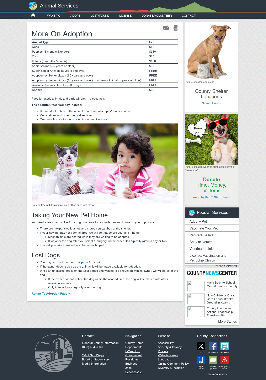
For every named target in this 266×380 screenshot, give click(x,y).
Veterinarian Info (202, 248)
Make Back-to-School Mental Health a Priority (222, 284)
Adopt (75, 15)
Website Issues (168, 355)
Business (131, 363)
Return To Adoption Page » (51, 293)
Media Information (94, 363)
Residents (131, 359)
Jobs (128, 367)
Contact (189, 15)
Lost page (81, 262)
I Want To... (132, 351)
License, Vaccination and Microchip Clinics (208, 258)
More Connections (218, 374)
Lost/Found (99, 15)
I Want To (53, 15)
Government (133, 355)
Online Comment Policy (173, 363)
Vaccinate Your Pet (204, 228)
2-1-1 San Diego (93, 355)
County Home (134, 342)
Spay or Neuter (201, 242)
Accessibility (166, 342)
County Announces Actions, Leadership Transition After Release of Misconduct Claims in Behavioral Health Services (210, 315)
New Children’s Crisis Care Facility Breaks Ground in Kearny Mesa (211, 301)
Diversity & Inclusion (171, 367)
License (125, 15)
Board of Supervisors (96, 359)
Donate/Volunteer (157, 15)
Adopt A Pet (198, 221)
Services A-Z (133, 372)
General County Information (100, 342)
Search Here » (211, 103)
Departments (133, 347)
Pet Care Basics (201, 235)
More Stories (227, 321)
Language (164, 359)
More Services (226, 266)
